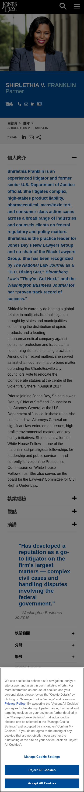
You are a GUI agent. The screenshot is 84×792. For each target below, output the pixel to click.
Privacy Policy (15, 703)
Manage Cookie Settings (42, 756)
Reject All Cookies (41, 770)
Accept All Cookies (42, 783)
